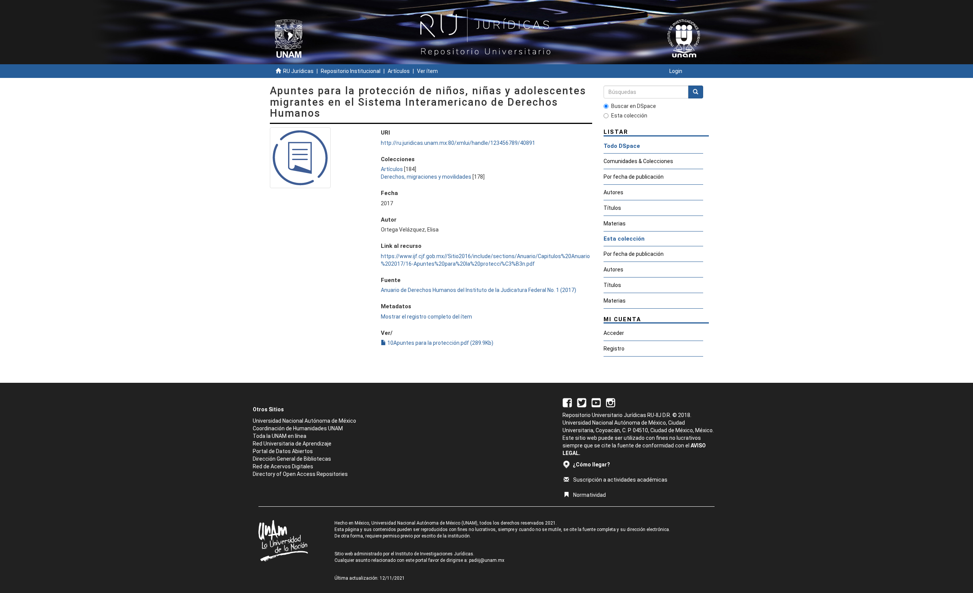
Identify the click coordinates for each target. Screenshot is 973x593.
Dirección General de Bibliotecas (292, 459)
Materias (615, 223)
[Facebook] (567, 402)
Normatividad (589, 495)
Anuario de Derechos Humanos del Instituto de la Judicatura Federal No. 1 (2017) (478, 290)
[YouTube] (596, 402)
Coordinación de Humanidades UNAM (298, 428)
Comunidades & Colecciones (638, 161)
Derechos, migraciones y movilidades (426, 177)
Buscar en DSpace (633, 106)
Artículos (399, 71)
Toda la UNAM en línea (279, 436)
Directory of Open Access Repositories (300, 474)
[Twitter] (581, 402)
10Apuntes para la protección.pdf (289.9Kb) (439, 343)
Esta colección (629, 116)
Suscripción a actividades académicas (620, 480)
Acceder (614, 333)
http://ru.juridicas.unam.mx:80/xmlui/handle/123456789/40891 (458, 143)
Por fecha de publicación (634, 177)
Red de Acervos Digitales (283, 466)
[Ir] (695, 92)
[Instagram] (610, 402)
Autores (613, 192)
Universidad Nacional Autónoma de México (304, 421)
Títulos (612, 208)
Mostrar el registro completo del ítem (426, 317)
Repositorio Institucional (350, 71)
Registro (614, 349)
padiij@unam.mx (486, 560)
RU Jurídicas (298, 71)
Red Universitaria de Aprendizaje (292, 444)
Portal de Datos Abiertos (283, 451)
